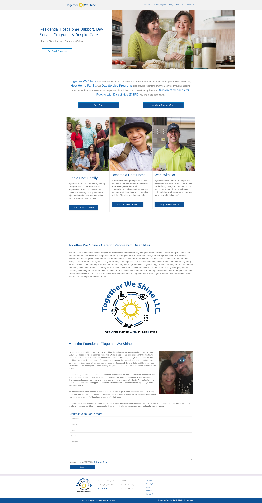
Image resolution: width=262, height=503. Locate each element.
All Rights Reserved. (109, 500)
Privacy (97, 462)
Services (147, 5)
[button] (175, 500)
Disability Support (159, 5)
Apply (171, 5)
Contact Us (190, 5)
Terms (105, 462)
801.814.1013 (104, 488)
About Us (179, 5)
